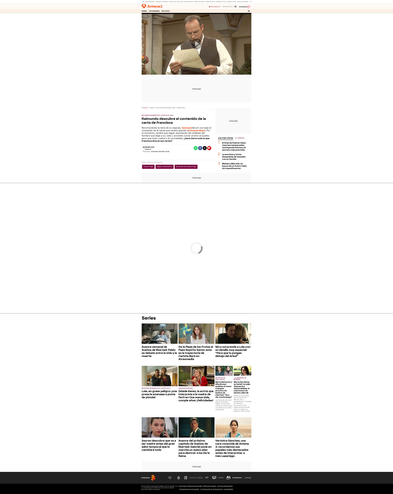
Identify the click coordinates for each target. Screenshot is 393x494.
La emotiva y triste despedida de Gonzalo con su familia (234, 156)
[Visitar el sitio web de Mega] (200, 477)
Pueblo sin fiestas (199, 1)
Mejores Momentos (164, 167)
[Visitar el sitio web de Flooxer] (248, 477)
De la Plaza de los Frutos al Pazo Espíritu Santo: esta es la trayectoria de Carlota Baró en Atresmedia (195, 353)
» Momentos (180, 107)
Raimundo (187, 128)
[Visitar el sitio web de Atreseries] (207, 477)
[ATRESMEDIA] (148, 478)
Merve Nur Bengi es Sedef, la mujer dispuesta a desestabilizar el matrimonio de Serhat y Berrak (242, 387)
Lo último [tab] (239, 138)
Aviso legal (182, 486)
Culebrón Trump (231, 1)
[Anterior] (143, 1)
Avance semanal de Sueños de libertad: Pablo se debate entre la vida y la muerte (159, 351)
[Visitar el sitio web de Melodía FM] (228, 477)
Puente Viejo (148, 167)
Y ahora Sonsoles (149, 1)
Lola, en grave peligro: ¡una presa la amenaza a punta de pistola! (159, 394)
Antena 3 (145, 107)
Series (144, 11)
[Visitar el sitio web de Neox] (186, 477)
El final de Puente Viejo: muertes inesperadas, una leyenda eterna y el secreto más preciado (234, 146)
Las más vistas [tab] (225, 138)
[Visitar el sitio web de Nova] (193, 477)
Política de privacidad (194, 486)
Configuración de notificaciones (211, 489)
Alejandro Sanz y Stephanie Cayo (216, 1)
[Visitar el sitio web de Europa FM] (221, 477)
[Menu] (248, 11)
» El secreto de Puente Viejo (165, 107)
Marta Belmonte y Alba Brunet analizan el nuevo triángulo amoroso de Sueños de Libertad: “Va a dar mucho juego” (223, 389)
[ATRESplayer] (244, 6)
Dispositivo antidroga (161, 1)
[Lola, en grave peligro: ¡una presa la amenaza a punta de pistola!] (160, 376)
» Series (151, 107)
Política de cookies (209, 486)
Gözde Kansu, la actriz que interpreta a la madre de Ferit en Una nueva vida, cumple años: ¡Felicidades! (195, 396)
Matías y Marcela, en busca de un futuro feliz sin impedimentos (234, 166)
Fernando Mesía (197, 130)
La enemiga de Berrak (240, 379)
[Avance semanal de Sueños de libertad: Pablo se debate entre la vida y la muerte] (160, 333)
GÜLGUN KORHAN (185, 388)
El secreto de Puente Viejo (186, 167)
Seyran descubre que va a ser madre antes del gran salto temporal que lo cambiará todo (159, 445)
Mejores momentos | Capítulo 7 (156, 388)
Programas (154, 11)
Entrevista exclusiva (220, 379)
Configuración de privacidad (189, 489)
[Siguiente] (250, 1)
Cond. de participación (225, 486)
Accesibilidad (228, 489)
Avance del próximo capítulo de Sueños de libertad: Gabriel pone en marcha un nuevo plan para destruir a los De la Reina (195, 448)
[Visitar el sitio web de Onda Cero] (214, 477)
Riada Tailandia (188, 1)
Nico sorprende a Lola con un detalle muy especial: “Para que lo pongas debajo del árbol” (232, 351)
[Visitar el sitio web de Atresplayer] (238, 477)
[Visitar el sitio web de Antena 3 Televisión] (171, 477)
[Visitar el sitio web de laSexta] (179, 477)
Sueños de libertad (242, 1)
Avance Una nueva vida (176, 1)
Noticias (166, 11)
